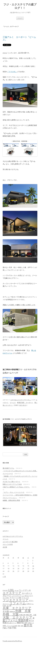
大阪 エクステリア (17, 617)
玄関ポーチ (31, 623)
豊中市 (28, 625)
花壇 (22, 626)
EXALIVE (5, 590)
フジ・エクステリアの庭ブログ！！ (20, 6)
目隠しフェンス (8, 626)
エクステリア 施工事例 (10, 542)
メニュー (20, 18)
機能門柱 (20, 622)
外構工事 (22, 615)
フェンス (25, 597)
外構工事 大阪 (30, 615)
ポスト (31, 601)
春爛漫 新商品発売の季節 (11, 500)
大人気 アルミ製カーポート (11, 482)
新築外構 (23, 620)
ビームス (13, 403)
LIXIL (11, 590)
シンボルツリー (27, 595)
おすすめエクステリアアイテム (21, 400)
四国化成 (12, 612)
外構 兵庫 (23, 611)
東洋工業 (31, 621)
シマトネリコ (16, 596)
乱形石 (4, 605)
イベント (5, 539)
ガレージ (7, 595)
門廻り (5, 628)
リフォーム (17, 603)
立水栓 (15, 626)
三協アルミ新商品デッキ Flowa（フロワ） (16, 487)
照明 (25, 623)
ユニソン (6, 604)
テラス (12, 597)
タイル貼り (6, 597)
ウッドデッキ (25, 590)
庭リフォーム (10, 620)
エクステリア (12, 593)
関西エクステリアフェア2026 (12, 484)
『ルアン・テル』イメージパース (13, 492)
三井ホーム (30, 604)
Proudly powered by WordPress (12, 641)
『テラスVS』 (12, 72)
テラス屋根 (18, 597)
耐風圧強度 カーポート (25, 403)
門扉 (10, 627)
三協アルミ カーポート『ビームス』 (19, 38)
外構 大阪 (11, 614)
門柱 (14, 627)
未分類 (5, 547)
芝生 (19, 626)
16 (33, 566)
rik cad (16, 590)
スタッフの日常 (8, 544)
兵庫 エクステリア (17, 608)
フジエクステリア (15, 600)
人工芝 (9, 605)
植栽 (5, 622)
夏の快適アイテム (8, 468)
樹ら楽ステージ (11, 623)
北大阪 (6, 611)
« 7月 (4, 577)
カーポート (27, 593)
